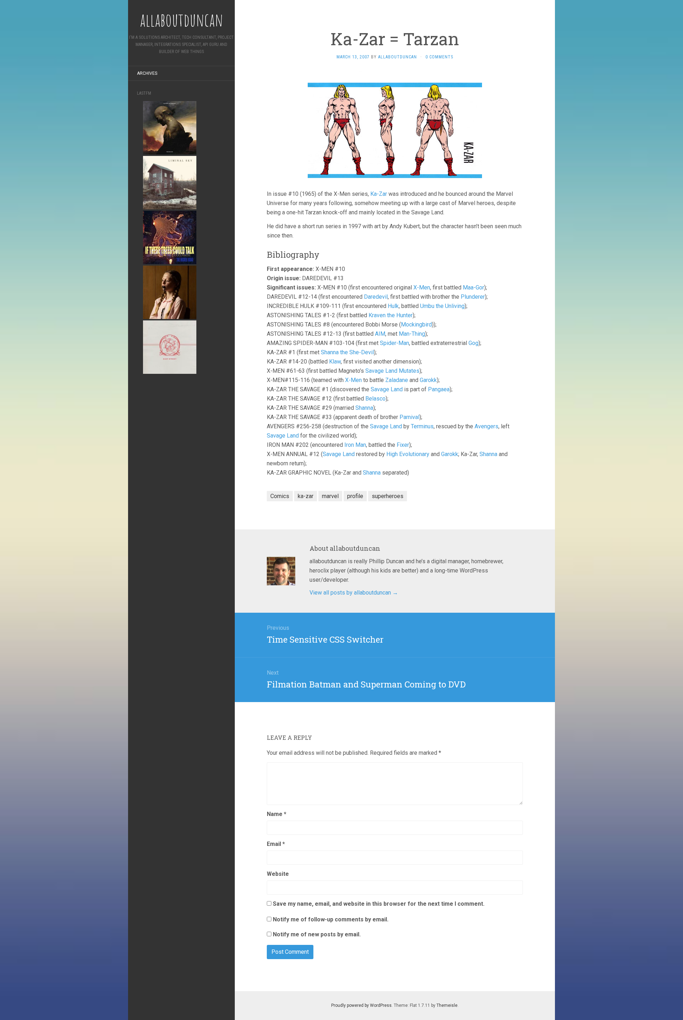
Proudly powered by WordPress (361, 1005)
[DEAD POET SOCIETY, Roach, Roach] (169, 291)
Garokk (428, 380)
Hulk (393, 306)
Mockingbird (416, 324)
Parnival (409, 417)
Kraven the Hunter (391, 315)
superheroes (387, 496)
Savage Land (387, 389)
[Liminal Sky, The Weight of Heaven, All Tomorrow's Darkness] (169, 182)
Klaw (335, 361)
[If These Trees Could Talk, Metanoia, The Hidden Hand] (169, 237)
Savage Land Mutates (392, 370)
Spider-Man (394, 343)
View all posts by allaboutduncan (353, 592)
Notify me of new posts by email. (317, 934)
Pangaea (439, 389)
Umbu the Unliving (442, 306)
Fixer (403, 444)
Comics (279, 496)
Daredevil (376, 296)
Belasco (375, 398)
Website (278, 873)
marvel (330, 496)
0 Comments (439, 56)
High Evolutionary (407, 454)
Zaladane (396, 380)
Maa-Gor (473, 287)
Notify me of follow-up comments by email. (330, 919)
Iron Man (355, 444)
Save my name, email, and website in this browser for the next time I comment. (379, 903)
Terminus (422, 426)
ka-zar (305, 496)
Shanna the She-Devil (347, 352)
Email (276, 844)
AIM (380, 333)
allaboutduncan (397, 56)
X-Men (421, 287)
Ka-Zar (378, 193)
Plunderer (473, 296)
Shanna (364, 407)
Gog (473, 343)
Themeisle (446, 1005)
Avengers (486, 426)
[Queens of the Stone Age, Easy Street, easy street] (169, 346)
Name (276, 814)
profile (355, 496)
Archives (147, 73)
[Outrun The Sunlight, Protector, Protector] (169, 127)
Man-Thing (412, 333)
